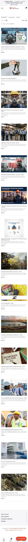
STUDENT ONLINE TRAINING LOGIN (14, 3)
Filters (23, 20)
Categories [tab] (11, 17)
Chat (24, 1)
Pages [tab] (18, 17)
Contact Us (17, 1)
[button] (2, 20)
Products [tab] (4, 17)
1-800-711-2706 (8, 1)
